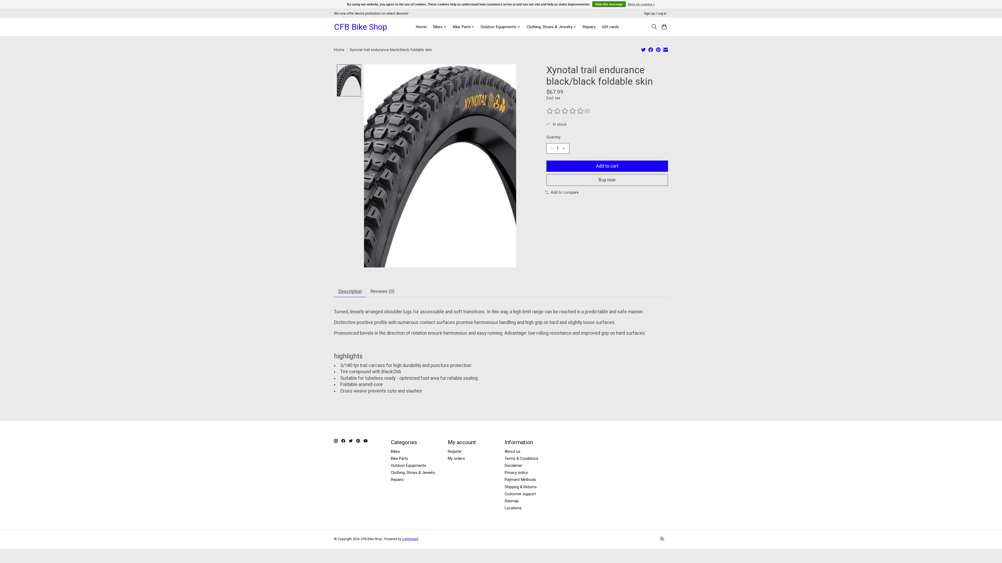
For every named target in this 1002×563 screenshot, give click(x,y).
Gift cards (610, 27)
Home (421, 27)
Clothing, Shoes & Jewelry (413, 472)
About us (512, 451)
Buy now (607, 179)
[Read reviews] (565, 111)
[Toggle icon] (654, 27)
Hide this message (609, 4)
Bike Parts (399, 458)
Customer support (520, 494)
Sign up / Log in (655, 13)
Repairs (589, 27)
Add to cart (607, 166)
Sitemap (512, 501)
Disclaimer (513, 465)
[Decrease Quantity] (552, 148)
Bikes (395, 451)
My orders (456, 458)
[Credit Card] (662, 538)
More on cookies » (641, 4)
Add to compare (565, 192)
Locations (513, 508)
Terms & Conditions (521, 458)
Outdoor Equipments (408, 465)
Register (455, 451)
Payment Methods (520, 479)
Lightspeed (410, 539)
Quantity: (553, 137)
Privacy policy (516, 472)
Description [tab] (350, 291)
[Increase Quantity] (563, 148)
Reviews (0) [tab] (383, 291)
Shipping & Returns (521, 487)
